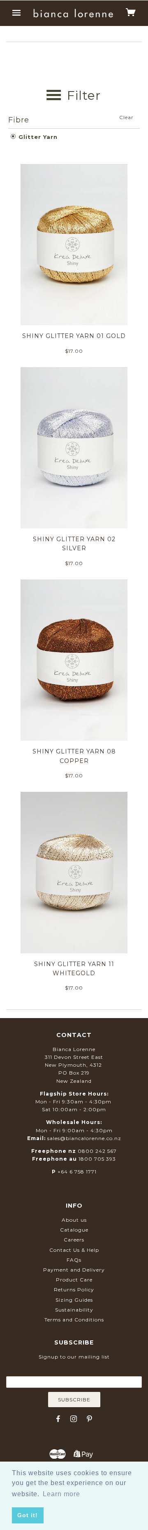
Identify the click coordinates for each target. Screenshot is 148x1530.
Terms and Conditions (74, 1319)
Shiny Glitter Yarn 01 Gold (74, 336)
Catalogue (74, 1230)
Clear (126, 117)
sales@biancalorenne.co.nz (84, 1138)
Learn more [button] (61, 1493)
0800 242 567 (97, 1151)
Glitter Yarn (37, 137)
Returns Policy (74, 1289)
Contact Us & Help (74, 1250)
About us (74, 1220)
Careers (74, 1240)
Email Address (74, 1370)
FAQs (74, 1260)
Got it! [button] (27, 1515)
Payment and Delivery (74, 1270)
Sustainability (74, 1310)
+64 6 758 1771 (77, 1172)
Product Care (74, 1280)
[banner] (73, 13)
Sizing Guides (74, 1300)
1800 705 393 (97, 1159)
